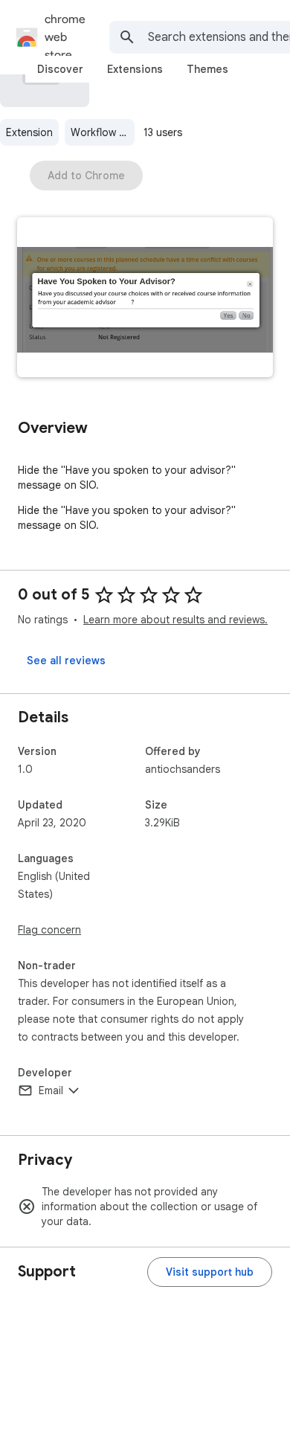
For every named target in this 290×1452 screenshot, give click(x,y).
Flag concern (49, 930)
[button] (145, 298)
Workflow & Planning (103, 132)
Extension (29, 132)
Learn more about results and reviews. (175, 619)
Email (51, 1090)
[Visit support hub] (209, 1272)
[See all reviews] (66, 660)
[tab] (60, 69)
